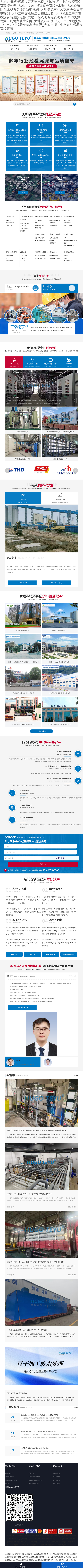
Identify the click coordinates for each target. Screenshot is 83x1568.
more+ (76, 1075)
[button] (40, 98)
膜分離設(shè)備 (32, 45)
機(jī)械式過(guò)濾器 (50, 45)
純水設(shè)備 (14, 45)
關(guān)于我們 (50, 49)
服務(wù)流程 (50, 954)
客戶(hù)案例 (15, 49)
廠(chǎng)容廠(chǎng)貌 (36, 1480)
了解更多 (70, 583)
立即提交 (43, 864)
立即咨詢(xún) (28, 577)
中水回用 (68, 45)
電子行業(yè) (56, 1476)
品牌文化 (32, 954)
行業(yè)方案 (32, 49)
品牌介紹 (14, 954)
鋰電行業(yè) (56, 1480)
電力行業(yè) (56, 1484)
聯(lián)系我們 (68, 49)
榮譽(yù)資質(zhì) (68, 954)
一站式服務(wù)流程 (34, 1476)
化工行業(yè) (56, 1473)
